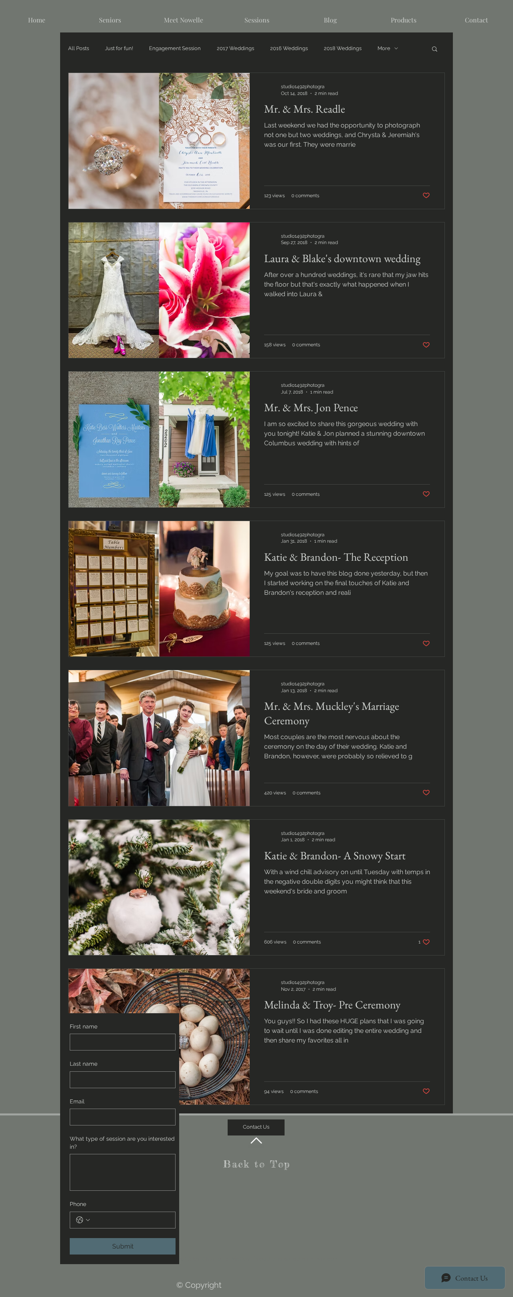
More (384, 48)
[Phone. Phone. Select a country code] (83, 1220)
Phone (78, 1204)
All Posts (78, 48)
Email (77, 1101)
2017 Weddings (235, 48)
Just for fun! (119, 48)
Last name (83, 1064)
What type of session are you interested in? (122, 1142)
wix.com (328, 1259)
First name (83, 1026)
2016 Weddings (289, 48)
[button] (434, 49)
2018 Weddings (343, 48)
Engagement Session (175, 48)
